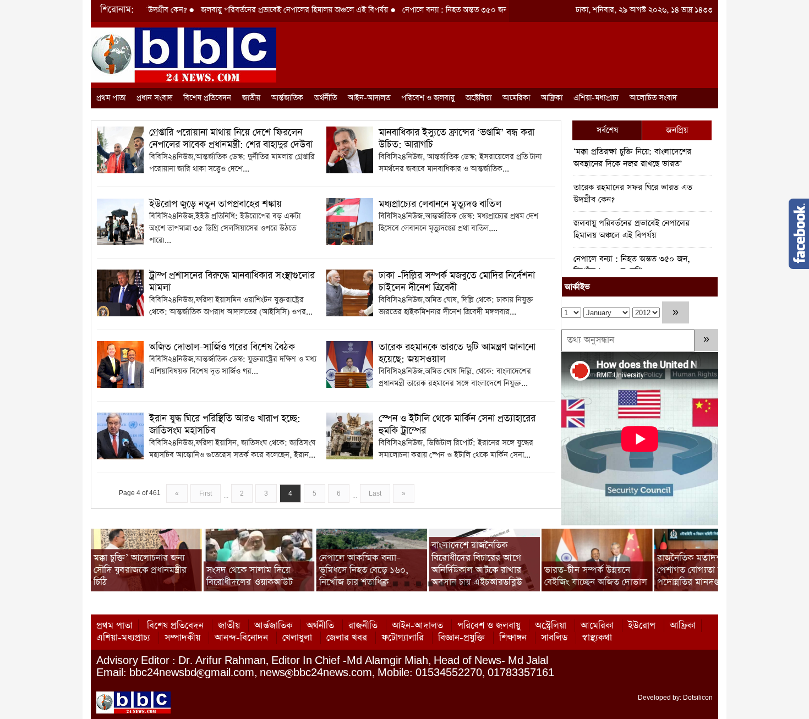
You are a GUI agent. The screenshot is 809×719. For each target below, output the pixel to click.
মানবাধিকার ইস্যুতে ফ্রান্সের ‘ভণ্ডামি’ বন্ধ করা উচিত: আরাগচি (456, 138)
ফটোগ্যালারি (402, 638)
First (205, 493)
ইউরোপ (641, 625)
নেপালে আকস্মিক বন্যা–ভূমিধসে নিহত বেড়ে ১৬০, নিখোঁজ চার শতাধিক (363, 570)
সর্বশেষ (607, 130)
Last (375, 493)
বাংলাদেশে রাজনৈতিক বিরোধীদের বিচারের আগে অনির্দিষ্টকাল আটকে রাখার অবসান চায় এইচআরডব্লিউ (476, 564)
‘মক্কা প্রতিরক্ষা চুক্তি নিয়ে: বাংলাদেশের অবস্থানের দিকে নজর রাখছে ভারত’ (632, 157)
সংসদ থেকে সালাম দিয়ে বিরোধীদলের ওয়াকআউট (249, 576)
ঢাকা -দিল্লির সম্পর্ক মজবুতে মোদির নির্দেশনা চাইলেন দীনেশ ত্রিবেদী (457, 281)
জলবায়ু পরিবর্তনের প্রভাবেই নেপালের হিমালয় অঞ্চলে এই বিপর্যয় (266, 9)
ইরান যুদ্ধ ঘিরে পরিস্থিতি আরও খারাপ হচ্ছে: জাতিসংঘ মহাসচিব (224, 424)
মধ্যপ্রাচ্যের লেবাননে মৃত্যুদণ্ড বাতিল (440, 204)
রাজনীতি (363, 625)
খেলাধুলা (297, 638)
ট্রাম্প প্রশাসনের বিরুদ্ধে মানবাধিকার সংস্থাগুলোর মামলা (232, 281)
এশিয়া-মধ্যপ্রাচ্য (596, 97)
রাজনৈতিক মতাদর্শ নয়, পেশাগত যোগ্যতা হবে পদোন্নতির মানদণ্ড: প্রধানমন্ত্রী (706, 570)
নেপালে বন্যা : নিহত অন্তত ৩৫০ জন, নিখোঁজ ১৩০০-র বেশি (461, 9)
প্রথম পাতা (110, 97)
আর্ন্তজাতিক (287, 97)
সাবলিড (554, 638)
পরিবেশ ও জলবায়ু (428, 97)
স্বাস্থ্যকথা (597, 638)
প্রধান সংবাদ (154, 97)
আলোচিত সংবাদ (653, 97)
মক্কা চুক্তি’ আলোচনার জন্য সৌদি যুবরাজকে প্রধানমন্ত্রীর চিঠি (140, 570)
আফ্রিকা (551, 97)
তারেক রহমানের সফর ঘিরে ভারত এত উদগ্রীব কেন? (632, 193)
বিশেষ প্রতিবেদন (207, 97)
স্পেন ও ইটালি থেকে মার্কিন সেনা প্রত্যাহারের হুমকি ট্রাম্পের (457, 424)
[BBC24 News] (183, 54)
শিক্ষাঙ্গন (513, 638)
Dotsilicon (698, 697)
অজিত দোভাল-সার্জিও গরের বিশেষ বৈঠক (222, 347)
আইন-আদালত (369, 97)
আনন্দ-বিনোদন (241, 638)
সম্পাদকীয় (182, 638)
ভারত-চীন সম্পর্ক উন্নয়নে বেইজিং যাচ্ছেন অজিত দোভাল (595, 576)
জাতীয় (251, 97)
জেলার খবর (346, 638)
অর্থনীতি (325, 97)
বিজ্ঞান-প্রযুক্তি (461, 638)
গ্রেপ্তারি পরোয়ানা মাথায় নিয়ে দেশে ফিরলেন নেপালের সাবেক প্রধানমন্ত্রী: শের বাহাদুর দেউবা (231, 138)
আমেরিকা (516, 97)
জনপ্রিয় (677, 130)
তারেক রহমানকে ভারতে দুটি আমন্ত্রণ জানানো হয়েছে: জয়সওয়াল (457, 353)
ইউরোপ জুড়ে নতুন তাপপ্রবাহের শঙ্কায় (215, 204)
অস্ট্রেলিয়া (478, 97)
